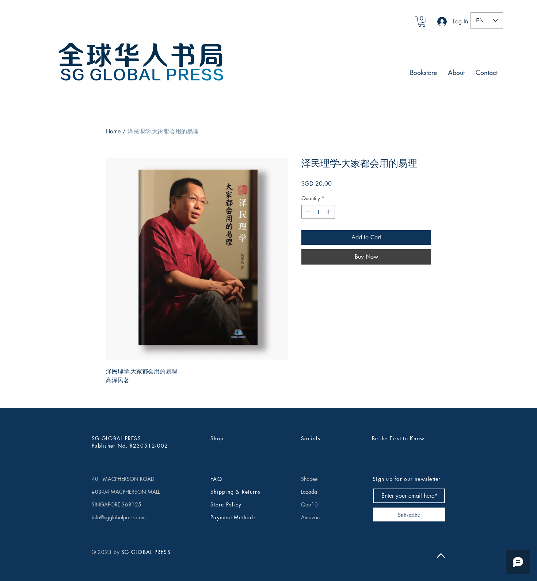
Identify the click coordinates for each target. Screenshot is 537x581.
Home (113, 131)
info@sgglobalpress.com (119, 517)
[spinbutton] (318, 211)
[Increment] (329, 211)
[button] (421, 21)
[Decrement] (307, 211)
